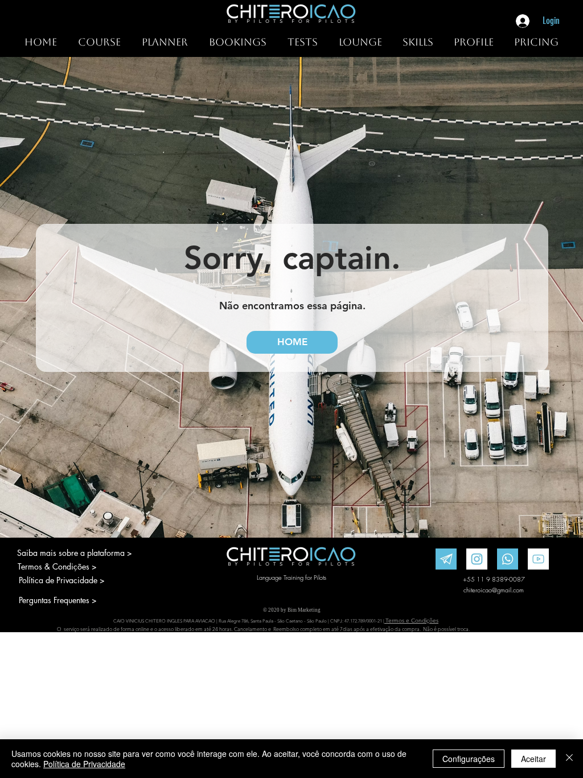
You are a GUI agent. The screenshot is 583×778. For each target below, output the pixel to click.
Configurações (468, 758)
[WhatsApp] (507, 559)
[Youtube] (538, 559)
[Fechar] (569, 758)
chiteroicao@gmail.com (493, 589)
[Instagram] (476, 559)
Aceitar (533, 758)
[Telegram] (446, 559)
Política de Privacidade (84, 763)
